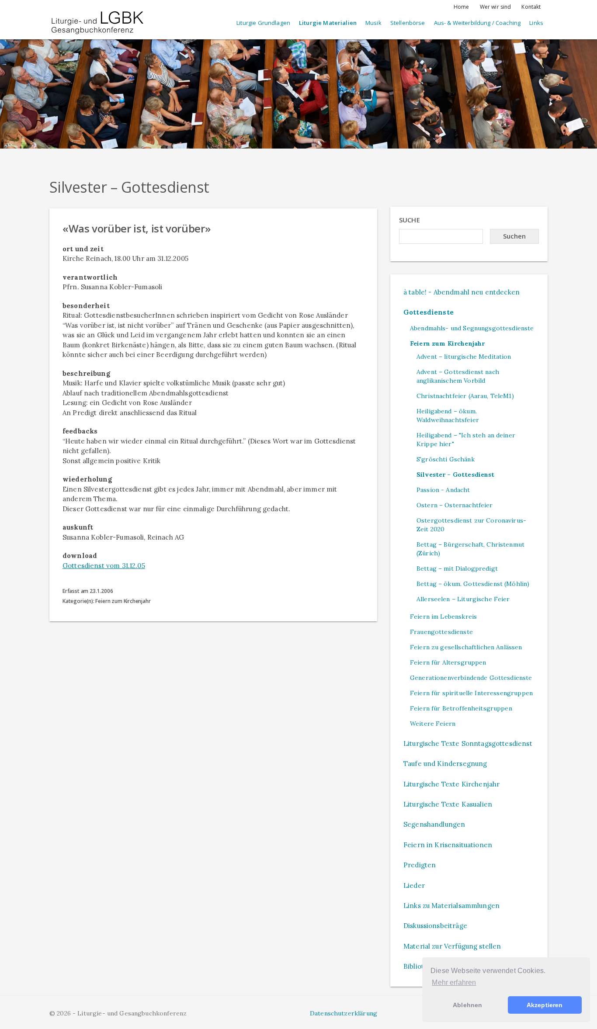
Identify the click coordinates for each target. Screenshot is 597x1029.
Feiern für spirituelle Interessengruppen (471, 693)
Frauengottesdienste (441, 632)
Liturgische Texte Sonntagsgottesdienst (467, 743)
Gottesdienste (428, 312)
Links (536, 23)
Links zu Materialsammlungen (451, 905)
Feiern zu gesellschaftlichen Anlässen (466, 647)
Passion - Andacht (443, 490)
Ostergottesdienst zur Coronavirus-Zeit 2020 (471, 524)
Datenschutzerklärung (343, 1013)
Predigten (419, 865)
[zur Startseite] (97, 15)
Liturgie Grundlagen (263, 23)
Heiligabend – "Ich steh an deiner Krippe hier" (466, 439)
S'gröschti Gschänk (446, 459)
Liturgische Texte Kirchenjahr (451, 784)
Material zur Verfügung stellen (452, 946)
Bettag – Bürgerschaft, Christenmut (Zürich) (470, 548)
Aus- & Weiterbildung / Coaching (477, 23)
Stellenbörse (407, 23)
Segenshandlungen (434, 824)
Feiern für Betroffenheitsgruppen (461, 708)
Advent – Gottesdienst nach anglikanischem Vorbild (458, 376)
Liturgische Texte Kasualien (447, 804)
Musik (373, 23)
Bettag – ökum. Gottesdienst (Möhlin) (473, 584)
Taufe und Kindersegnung (445, 763)
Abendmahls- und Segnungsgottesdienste (472, 328)
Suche (409, 219)
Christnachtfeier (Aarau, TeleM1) (465, 396)
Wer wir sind (495, 6)
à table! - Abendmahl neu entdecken (461, 292)
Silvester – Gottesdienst (456, 474)
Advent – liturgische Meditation (464, 356)
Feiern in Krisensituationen (447, 845)
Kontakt (531, 6)
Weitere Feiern (432, 724)
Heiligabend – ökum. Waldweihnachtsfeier (448, 415)
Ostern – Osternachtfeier (455, 505)
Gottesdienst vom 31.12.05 (103, 565)
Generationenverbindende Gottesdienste (471, 678)
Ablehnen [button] (467, 1004)
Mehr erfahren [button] (454, 982)
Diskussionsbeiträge (435, 926)
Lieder (414, 885)
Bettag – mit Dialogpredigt (457, 568)
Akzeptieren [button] (545, 1004)
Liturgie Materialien (328, 23)
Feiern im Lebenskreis (443, 616)
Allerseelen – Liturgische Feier (463, 599)
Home (461, 6)
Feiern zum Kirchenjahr (447, 343)
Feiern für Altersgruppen (448, 662)
